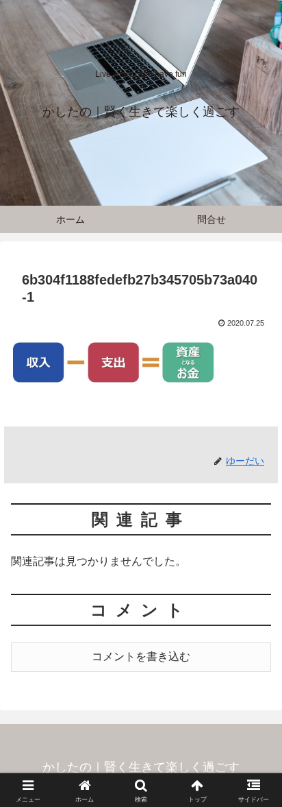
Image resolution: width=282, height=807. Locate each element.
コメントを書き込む (141, 656)
